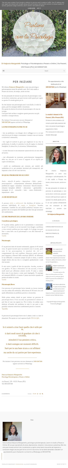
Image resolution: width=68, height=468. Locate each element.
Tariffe (4, 236)
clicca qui (35, 318)
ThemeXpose (19, 464)
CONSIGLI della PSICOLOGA (53, 226)
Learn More (31, 8)
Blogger (59, 304)
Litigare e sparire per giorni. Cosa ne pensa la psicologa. (59, 268)
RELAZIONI (49, 237)
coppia (23, 205)
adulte (11, 203)
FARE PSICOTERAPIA (51, 233)
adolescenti (19, 203)
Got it (39, 8)
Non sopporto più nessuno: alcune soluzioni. (57, 251)
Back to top (61, 464)
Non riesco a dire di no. (59, 284)
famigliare (32, 205)
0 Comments (6, 393)
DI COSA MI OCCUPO (51, 230)
